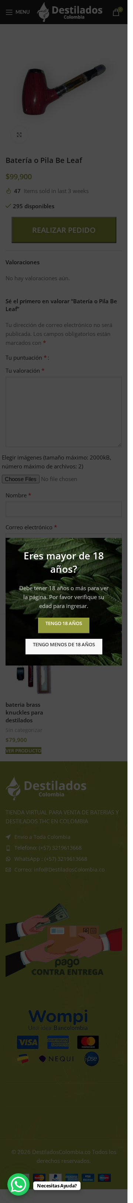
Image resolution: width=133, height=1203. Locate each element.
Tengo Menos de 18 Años (64, 644)
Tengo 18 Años (63, 623)
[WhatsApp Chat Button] (18, 1184)
